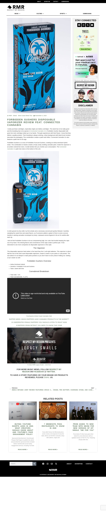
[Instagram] (83, 25)
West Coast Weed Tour (25, 115)
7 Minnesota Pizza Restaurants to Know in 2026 (53, 426)
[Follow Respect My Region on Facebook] (43, 464)
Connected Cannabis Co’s (38, 131)
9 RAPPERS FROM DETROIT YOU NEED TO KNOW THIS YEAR (39, 325)
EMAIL (47, 377)
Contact (89, 464)
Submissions (87, 13)
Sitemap (64, 474)
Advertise (79, 464)
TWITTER (50, 372)
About (69, 464)
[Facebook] (79, 25)
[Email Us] (52, 464)
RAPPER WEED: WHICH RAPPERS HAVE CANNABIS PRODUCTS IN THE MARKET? (39, 319)
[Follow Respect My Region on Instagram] (48, 464)
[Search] (34, 464)
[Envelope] (92, 25)
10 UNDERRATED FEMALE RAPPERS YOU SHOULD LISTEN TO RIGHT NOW (39, 322)
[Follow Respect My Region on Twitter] (56, 464)
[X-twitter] (88, 25)
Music (17, 13)
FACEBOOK (38, 372)
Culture (39, 13)
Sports (62, 13)
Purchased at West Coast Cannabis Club (39, 316)
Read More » (23, 449)
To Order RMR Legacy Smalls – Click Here (39, 364)
